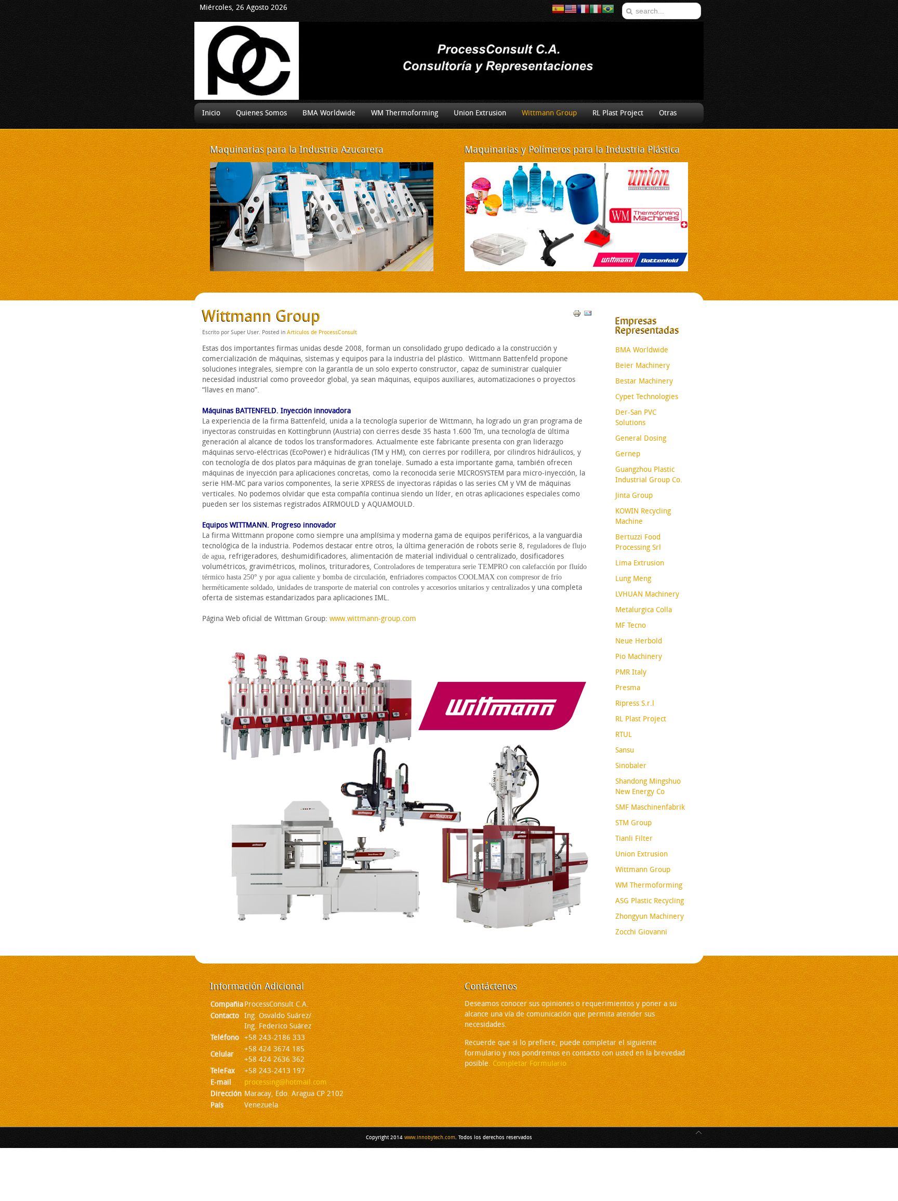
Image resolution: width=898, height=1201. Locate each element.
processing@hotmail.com (285, 1082)
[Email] (588, 315)
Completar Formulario (529, 1063)
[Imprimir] (577, 315)
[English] (570, 8)
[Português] (608, 8)
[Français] (583, 8)
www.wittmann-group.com (372, 618)
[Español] (558, 8)
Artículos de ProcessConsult (322, 332)
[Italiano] (595, 8)
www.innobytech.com (429, 1137)
